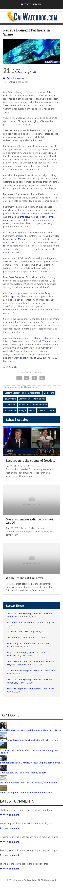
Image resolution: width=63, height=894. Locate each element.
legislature (24, 405)
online (23, 357)
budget (22, 410)
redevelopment (40, 405)
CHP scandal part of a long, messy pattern (23, 772)
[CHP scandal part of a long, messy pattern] (3, 765)
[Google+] (34, 378)
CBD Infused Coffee (17, 637)
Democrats (49, 393)
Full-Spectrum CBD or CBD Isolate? (26, 622)
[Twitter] (26, 378)
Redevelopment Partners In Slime (26, 32)
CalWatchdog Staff (25, 72)
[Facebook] (19, 378)
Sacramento (10, 410)
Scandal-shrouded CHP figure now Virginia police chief (30, 762)
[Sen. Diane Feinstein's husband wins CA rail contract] (3, 733)
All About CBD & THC (18, 631)
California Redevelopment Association (22, 393)
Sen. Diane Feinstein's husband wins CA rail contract (29, 740)
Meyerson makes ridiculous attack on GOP (30, 520)
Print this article (15, 78)
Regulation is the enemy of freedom (30, 460)
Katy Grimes (10, 405)
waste (32, 410)
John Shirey (39, 399)
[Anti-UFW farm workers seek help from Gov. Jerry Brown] (3, 723)
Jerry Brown (24, 399)
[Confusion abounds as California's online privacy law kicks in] (3, 743)
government (10, 399)
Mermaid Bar (24, 239)
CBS (43, 341)
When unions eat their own (25, 578)
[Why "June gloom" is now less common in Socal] (3, 785)
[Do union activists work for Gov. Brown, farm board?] (3, 775)
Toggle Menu (33, 4)
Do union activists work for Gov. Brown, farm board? (28, 782)
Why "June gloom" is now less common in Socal (26, 792)
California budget (46, 410)
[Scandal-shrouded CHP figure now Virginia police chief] (3, 756)
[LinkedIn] (42, 378)
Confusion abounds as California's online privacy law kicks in (29, 751)
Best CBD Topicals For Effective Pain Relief (30, 688)
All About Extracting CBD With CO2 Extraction (31, 670)
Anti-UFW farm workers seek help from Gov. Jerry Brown (31, 730)
